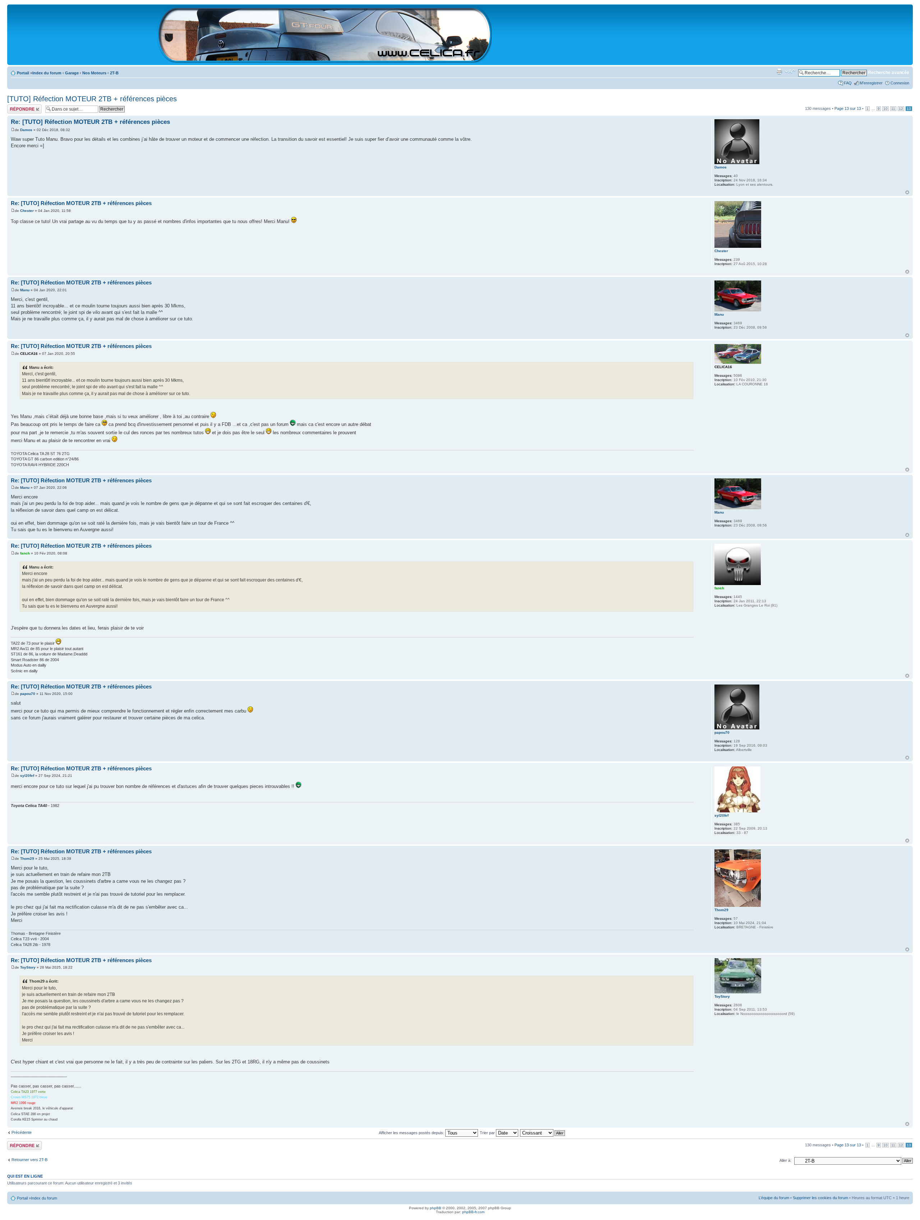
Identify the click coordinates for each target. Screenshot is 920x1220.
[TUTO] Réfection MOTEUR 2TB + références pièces (92, 99)
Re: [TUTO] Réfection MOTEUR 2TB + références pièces (90, 122)
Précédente (22, 1132)
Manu (24, 290)
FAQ (848, 83)
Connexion (900, 83)
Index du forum (46, 73)
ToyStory (28, 967)
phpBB (435, 1208)
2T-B (114, 73)
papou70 (27, 694)
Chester (27, 211)
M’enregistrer (871, 83)
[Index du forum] (324, 59)
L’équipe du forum (774, 1198)
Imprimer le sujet (779, 71)
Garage (72, 73)
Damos (26, 130)
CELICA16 (29, 354)
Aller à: (785, 1160)
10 (885, 109)
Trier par (488, 1133)
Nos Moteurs (94, 73)
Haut (907, 192)
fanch (25, 553)
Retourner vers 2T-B (29, 1160)
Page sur (847, 108)
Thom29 (27, 859)
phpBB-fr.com (473, 1212)
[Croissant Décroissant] (543, 1133)
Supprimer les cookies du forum (820, 1198)
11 (893, 109)
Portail (23, 73)
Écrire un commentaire (18, 109)
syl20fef (27, 776)
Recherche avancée (888, 72)
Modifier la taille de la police (790, 71)
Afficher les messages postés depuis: (412, 1133)
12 (901, 109)
